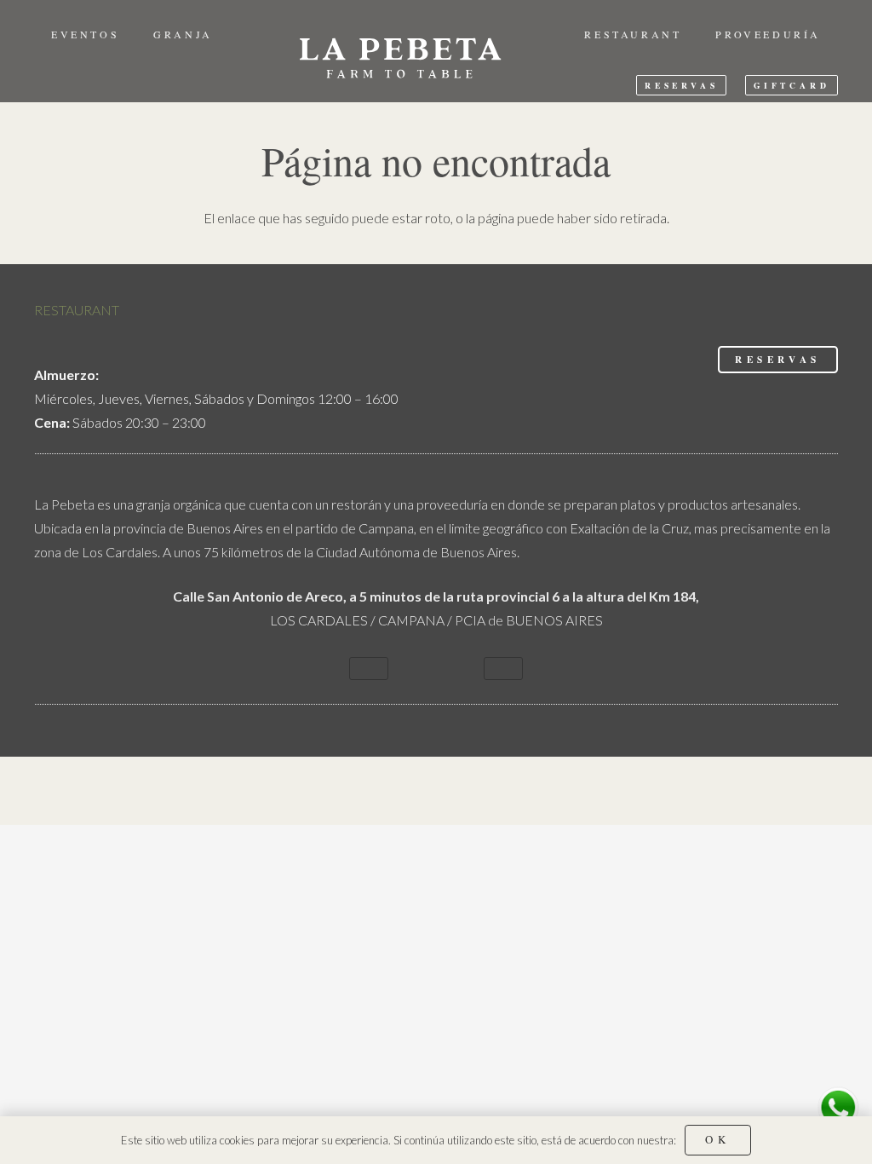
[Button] (368, 668)
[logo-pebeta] (398, 55)
